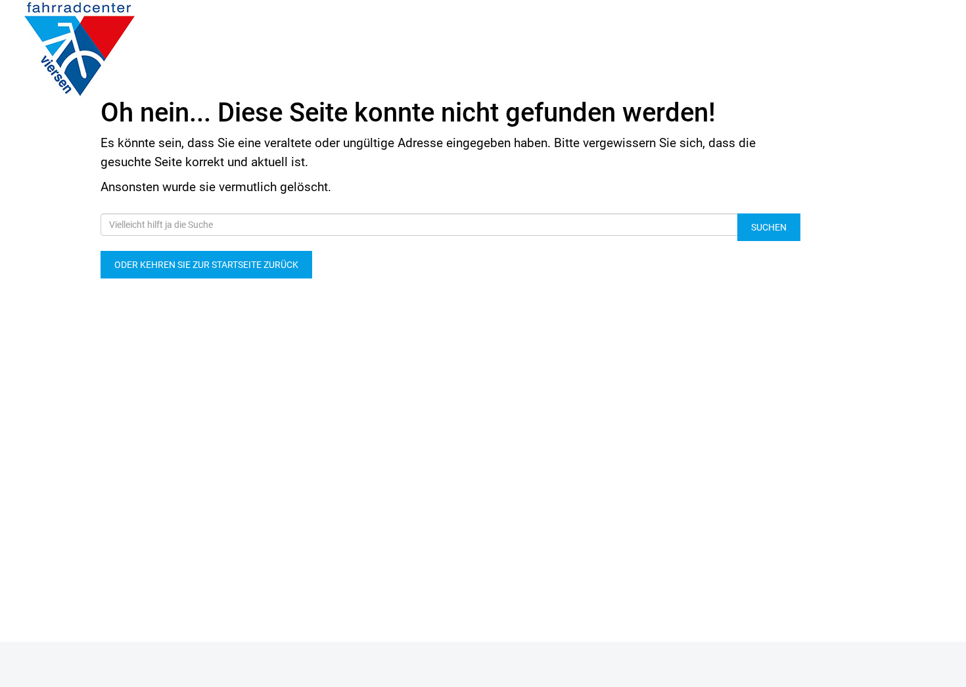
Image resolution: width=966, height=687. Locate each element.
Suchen (769, 227)
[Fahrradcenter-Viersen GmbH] (201, 49)
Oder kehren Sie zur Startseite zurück (206, 264)
